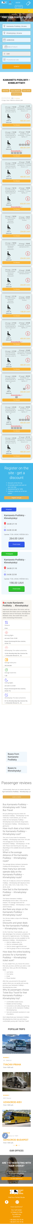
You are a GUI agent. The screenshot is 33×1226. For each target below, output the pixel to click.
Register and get (16, 498)
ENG (10, 4)
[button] (27, 116)
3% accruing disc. (16, 207)
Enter (18, 2)
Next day (5, 90)
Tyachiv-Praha (12, 1064)
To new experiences (16, 1178)
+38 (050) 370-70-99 (16, 1220)
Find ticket (16, 544)
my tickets (19, 7)
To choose (16, 125)
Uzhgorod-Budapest (15, 1139)
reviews (17, 98)
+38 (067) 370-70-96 (16, 1222)
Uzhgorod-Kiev (12, 1102)
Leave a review (16, 797)
